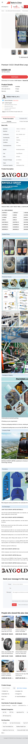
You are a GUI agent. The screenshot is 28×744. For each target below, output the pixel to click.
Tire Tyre (5, 723)
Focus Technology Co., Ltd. (18, 738)
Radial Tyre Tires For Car (8, 730)
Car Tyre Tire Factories (15, 723)
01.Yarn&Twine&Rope (20, 696)
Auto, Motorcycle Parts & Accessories (13, 10)
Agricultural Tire (20, 712)
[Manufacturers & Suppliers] (14, 2)
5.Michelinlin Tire (5, 694)
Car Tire (4, 712)
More (2, 733)
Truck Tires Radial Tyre (8, 726)
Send (14, 604)
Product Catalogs (22, 688)
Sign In (3, 111)
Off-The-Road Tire (7, 715)
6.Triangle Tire (18, 694)
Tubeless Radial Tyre (21, 726)
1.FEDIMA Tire (4, 691)
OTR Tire (11, 712)
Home (2, 10)
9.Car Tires (3, 696)
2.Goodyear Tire (18, 691)
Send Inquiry (14, 77)
